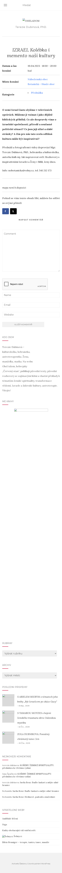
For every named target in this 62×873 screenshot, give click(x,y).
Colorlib (30, 863)
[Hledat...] (58, 5)
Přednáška (37, 92)
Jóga (4, 824)
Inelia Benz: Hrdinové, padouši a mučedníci (34, 797)
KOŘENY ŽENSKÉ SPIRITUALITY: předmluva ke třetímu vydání (28, 766)
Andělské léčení (10, 818)
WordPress (45, 863)
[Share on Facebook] (5, 211)
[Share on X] (13, 211)
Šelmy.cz (17, 836)
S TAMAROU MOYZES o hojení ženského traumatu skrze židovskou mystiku (36, 717)
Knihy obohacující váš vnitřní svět (19, 830)
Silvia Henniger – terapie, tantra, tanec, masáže (25, 842)
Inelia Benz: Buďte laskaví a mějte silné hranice (36, 791)
